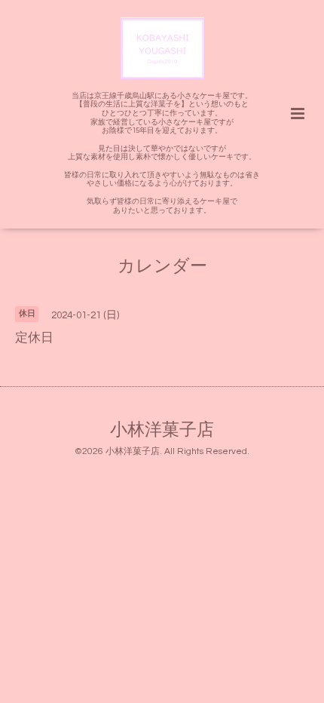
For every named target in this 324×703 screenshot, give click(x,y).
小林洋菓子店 (162, 430)
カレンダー (162, 266)
